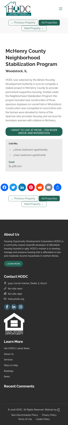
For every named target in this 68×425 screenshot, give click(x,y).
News (7, 376)
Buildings (8, 371)
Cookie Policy (43, 419)
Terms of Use (25, 419)
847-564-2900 (15, 288)
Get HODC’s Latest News (17, 348)
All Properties (49, 22)
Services (8, 359)
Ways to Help (11, 365)
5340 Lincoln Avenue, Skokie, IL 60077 (27, 283)
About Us (9, 354)
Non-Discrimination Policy (24, 415)
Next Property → (34, 28)
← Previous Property (23, 22)
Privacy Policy (49, 415)
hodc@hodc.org (16, 299)
